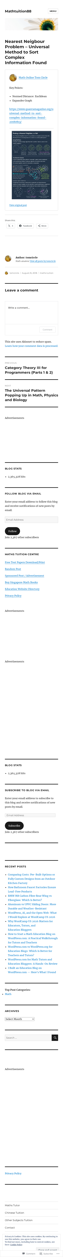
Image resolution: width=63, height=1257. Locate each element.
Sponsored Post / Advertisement (24, 575)
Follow (12, 531)
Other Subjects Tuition (19, 1220)
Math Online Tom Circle (33, 77)
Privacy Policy (13, 595)
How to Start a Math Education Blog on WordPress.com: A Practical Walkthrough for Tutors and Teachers (33, 938)
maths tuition (46, 273)
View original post (18, 205)
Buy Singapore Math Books (21, 582)
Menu (53, 11)
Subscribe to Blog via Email (27, 790)
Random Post (13, 568)
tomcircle (14, 273)
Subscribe (14, 825)
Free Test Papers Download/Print (25, 562)
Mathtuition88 (18, 11)
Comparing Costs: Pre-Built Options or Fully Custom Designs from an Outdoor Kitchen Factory (31, 879)
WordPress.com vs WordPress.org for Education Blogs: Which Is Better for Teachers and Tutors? (30, 951)
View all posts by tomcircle (43, 261)
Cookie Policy (16, 1245)
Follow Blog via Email (23, 493)
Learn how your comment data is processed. (31, 345)
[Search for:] (28, 1037)
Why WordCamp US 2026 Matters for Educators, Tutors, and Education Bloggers (30, 925)
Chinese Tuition (14, 1212)
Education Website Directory (22, 589)
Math (8, 994)
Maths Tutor (12, 1205)
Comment (47, 329)
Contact (10, 1227)
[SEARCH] (55, 1038)
